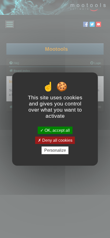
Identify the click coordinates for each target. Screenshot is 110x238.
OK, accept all (56, 130)
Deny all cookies (56, 140)
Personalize (55, 150)
